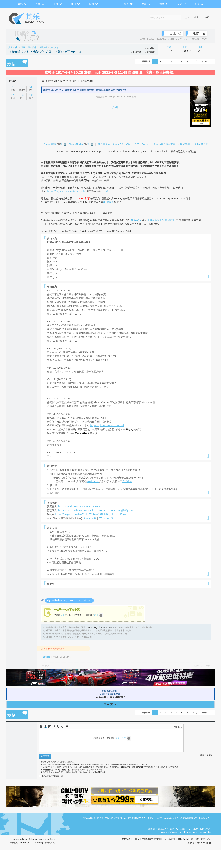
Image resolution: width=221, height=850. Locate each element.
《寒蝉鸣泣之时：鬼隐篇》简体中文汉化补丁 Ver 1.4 (44, 52)
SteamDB (117, 144)
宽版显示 (151, 47)
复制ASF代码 (201, 144)
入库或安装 (184, 144)
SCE (137, 144)
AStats (129, 144)
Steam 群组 (192, 829)
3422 (31, 94)
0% (21, 87)
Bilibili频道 (181, 829)
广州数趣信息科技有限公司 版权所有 (158, 839)
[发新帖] (17, 63)
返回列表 (146, 61)
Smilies (67, 726)
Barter (145, 144)
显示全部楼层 (87, 81)
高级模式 (177, 726)
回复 (47, 665)
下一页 (204, 61)
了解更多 (143, 764)
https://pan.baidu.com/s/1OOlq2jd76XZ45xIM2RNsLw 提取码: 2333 (96, 510)
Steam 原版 (89, 518)
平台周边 (32, 47)
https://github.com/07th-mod (107, 425)
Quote (58, 726)
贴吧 (202, 829)
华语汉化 (43, 47)
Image (49, 726)
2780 (31, 87)
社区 (23, 47)
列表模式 (152, 829)
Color (45, 726)
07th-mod (93, 481)
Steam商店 (50, 144)
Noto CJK (136, 220)
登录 (196, 17)
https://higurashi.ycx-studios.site (66, 191)
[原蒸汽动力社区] (33, 18)
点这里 (109, 191)
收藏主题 (137, 52)
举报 (208, 665)
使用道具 (198, 665)
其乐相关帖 (104, 144)
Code (62, 726)
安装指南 (127, 481)
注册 (207, 17)
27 (12, 94)
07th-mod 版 (106, 518)
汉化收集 (46, 656)
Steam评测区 (76, 144)
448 (22, 94)
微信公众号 (163, 829)
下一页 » (110, 704)
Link (54, 726)
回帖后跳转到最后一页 (52, 775)
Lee (24, 839)
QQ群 (208, 829)
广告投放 (126, 839)
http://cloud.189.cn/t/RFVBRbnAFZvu (79, 506)
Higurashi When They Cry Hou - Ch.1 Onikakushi (69, 600)
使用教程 (108, 202)
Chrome (22, 842)
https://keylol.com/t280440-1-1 (102, 627)
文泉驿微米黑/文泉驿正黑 (161, 220)
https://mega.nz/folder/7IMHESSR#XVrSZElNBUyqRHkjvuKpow (91, 514)
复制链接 (151, 52)
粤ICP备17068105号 (200, 839)
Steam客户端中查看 (164, 144)
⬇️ (64, 144)
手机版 (136, 839)
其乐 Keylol (13, 47)
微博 (172, 829)
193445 (12, 81)
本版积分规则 (206, 755)
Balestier (32, 839)
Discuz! (53, 839)
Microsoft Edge (37, 842)
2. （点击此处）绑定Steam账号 (110, 696)
